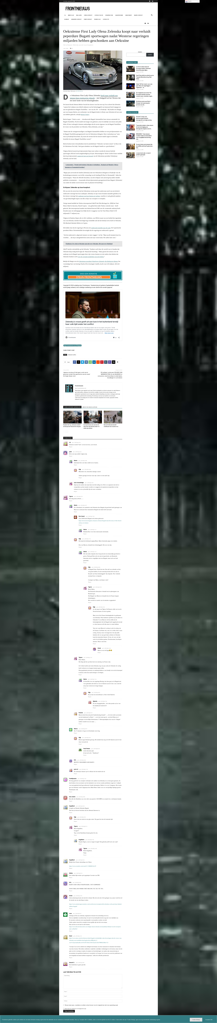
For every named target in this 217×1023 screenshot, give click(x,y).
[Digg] (113, 362)
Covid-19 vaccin (99, 15)
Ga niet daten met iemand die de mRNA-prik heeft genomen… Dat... (144, 146)
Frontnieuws (79, 386)
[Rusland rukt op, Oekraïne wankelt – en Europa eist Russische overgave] (72, 417)
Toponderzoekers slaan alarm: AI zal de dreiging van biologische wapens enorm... (144, 127)
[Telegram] (149, 1)
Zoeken (140, 52)
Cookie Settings (196, 1019)
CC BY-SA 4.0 (79, 91)
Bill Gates (79, 15)
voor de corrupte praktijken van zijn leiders (91, 257)
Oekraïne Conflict (76, 19)
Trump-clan (97, 19)
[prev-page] (64, 432)
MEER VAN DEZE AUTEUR (89, 407)
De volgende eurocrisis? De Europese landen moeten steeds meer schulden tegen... (144, 94)
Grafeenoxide (119, 15)
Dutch (189, 1)
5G (65, 15)
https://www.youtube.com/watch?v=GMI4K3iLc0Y (82, 866)
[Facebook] (74, 362)
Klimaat (66, 19)
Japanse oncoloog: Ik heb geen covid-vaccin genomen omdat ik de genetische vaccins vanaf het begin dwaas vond (76, 374)
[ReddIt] (98, 362)
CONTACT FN (106, 19)
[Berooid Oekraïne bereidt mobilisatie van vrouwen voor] (113, 417)
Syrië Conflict (88, 19)
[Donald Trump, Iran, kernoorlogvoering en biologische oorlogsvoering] (130, 119)
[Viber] (109, 362)
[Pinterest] (102, 362)
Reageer (70, 446)
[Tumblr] (105, 362)
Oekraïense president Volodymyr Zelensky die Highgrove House (98, 261)
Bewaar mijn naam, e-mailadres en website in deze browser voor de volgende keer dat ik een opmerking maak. (91, 1005)
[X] (78, 362)
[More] (117, 362)
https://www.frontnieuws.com (80, 388)
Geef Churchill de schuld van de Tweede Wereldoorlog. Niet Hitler (145, 77)
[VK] (86, 362)
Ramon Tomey (85, 114)
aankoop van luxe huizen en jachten (89, 196)
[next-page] (67, 432)
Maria (75, 460)
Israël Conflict (138, 15)
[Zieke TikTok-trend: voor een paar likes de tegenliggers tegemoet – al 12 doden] (130, 86)
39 (71, 48)
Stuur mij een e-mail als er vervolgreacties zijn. (75, 1008)
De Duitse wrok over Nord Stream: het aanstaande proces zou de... (143, 103)
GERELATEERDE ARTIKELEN (72, 407)
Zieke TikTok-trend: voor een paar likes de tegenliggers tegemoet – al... (144, 85)
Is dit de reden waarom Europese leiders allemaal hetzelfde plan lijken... (143, 68)
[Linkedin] (94, 362)
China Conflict (88, 15)
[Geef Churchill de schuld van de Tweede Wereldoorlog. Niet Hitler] (130, 78)
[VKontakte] (152, 1)
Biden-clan (71, 15)
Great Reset (128, 15)
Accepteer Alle (208, 1019)
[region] (108, 1019)
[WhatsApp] (90, 362)
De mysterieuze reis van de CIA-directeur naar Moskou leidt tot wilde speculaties (91, 426)
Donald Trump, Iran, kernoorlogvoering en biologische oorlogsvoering (143, 118)
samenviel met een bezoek (85, 156)
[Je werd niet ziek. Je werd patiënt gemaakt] (130, 155)
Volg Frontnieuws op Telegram (72, 345)
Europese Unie (109, 15)
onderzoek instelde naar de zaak (101, 228)
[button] (152, 15)
